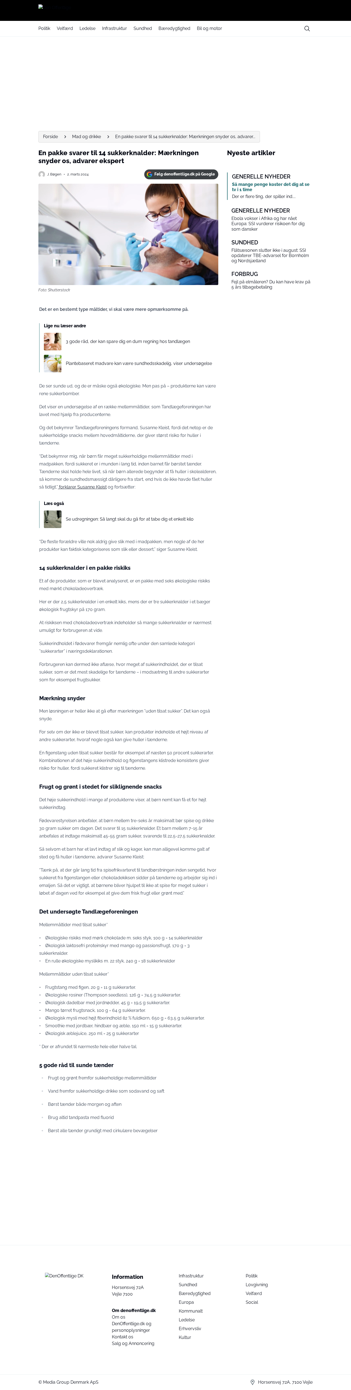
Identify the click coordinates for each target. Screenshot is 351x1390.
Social (252, 1302)
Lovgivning (257, 1284)
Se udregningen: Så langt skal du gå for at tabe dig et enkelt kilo (130, 519)
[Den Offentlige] (175, 10)
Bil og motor (209, 28)
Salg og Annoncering (133, 1343)
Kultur (185, 1337)
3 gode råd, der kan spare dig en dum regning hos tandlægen (128, 341)
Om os (118, 1317)
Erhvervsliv (190, 1328)
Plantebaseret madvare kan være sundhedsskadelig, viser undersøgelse (139, 363)
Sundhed (143, 28)
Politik (44, 28)
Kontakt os (122, 1336)
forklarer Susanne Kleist (82, 487)
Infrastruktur (114, 28)
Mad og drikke (86, 136)
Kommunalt (191, 1311)
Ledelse (87, 28)
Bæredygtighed (174, 28)
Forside (50, 136)
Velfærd (65, 28)
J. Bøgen (54, 174)
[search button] (307, 28)
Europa (186, 1302)
